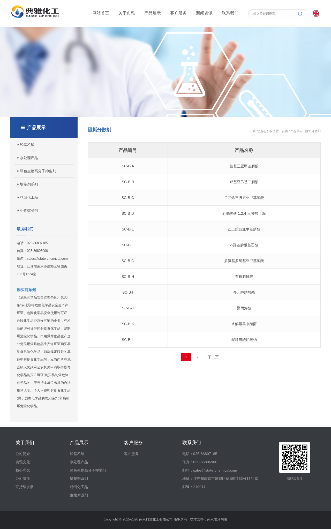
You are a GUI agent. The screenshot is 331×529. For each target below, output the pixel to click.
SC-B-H (128, 276)
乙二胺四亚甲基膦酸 (244, 229)
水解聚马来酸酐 (244, 324)
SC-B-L (128, 340)
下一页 (213, 357)
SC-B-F (128, 245)
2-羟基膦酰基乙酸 (244, 245)
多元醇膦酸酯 (244, 292)
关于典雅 (126, 13)
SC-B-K (128, 324)
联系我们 (230, 13)
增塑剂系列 (28, 184)
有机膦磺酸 (244, 276)
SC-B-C (128, 198)
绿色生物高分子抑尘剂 (37, 171)
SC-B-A (128, 166)
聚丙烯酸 (244, 308)
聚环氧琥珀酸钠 (244, 340)
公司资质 (23, 478)
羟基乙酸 (26, 145)
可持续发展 (25, 487)
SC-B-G (128, 261)
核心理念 (23, 470)
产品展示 (152, 13)
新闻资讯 (204, 13)
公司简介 (23, 454)
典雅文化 (23, 462)
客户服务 (178, 13)
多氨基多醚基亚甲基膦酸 (244, 261)
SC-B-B (128, 182)
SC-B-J (128, 308)
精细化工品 (28, 197)
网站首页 (101, 13)
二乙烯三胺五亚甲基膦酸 (244, 198)
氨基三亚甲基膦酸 (244, 166)
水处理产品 (28, 158)
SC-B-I (127, 292)
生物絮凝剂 (28, 210)
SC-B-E (128, 229)
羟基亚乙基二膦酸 (244, 182)
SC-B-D (128, 213)
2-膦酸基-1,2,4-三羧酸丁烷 (244, 213)
